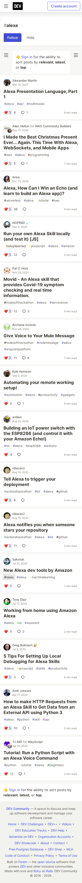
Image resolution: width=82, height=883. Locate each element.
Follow (12, 37)
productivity (48, 395)
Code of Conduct (17, 855)
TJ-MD (17, 742)
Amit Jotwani (21, 691)
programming (38, 155)
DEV (23, 866)
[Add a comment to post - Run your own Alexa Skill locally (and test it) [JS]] (25, 255)
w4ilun (17, 417)
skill (36, 719)
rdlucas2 (18, 468)
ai (19, 623)
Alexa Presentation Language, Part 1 (40, 94)
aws (8, 155)
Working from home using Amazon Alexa (40, 613)
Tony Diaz (19, 599)
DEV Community (18, 808)
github (62, 491)
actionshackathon (17, 491)
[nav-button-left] (6, 55)
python (23, 719)
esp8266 (33, 446)
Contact (59, 843)
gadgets (68, 395)
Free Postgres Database (26, 849)
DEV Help (57, 830)
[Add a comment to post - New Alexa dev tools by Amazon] (20, 586)
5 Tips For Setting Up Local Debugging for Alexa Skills (32, 658)
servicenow (59, 302)
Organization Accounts (54, 836)
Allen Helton (21, 126)
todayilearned (15, 246)
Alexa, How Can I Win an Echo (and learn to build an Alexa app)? (40, 190)
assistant (32, 623)
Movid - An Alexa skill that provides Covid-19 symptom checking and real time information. (33, 287)
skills (40, 668)
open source (46, 862)
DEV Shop (55, 849)
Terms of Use (67, 855)
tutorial (43, 200)
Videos (66, 824)
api (46, 719)
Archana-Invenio (24, 325)
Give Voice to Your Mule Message (39, 335)
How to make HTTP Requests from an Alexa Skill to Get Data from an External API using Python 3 (40, 707)
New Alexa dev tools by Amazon (37, 570)
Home (12, 824)
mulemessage (47, 342)
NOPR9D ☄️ (21, 223)
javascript (37, 246)
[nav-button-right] (76, 55)
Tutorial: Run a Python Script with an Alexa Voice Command (38, 755)
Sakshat (18, 559)
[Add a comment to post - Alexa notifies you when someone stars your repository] (24, 546)
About (44, 843)
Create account (64, 6)
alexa (9, 104)
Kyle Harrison (21, 371)
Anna (16, 177)
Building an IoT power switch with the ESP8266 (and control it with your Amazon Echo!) (39, 433)
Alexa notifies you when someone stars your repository (39, 527)
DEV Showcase (25, 843)
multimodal (35, 104)
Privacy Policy (44, 855)
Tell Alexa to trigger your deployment (29, 481)
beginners (55, 765)
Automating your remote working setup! (38, 385)
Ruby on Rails (43, 871)
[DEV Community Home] (17, 6)
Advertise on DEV (21, 836)
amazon (68, 246)
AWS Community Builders (53, 126)
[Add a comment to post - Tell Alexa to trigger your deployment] (23, 500)
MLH (69, 849)
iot (7, 446)
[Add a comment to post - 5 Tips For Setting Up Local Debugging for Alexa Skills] (23, 677)
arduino (50, 446)
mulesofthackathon (18, 302)
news (9, 577)
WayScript (35, 742)
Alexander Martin (24, 80)
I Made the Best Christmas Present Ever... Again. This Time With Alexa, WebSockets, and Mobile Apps (40, 142)
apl (20, 104)
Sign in (26, 57)
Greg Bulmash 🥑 (24, 645)
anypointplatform (17, 349)
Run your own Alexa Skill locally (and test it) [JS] (36, 236)
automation (13, 395)
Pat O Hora (20, 268)
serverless (12, 200)
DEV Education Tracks (31, 830)
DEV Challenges (32, 824)
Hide (30, 37)
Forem (22, 862)
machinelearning (42, 577)
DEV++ (52, 824)
